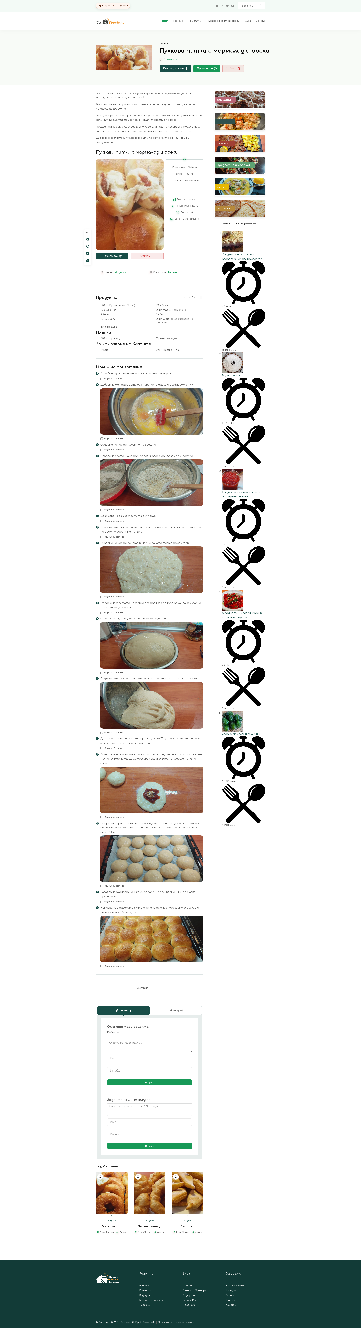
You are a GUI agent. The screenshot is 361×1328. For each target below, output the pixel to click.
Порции (185, 297)
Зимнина (223, 121)
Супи (220, 186)
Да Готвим (124, 1322)
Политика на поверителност (176, 1322)
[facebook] (87, 239)
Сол (160, 314)
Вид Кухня (145, 1295)
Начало (178, 20)
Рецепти (194, 20)
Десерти (224, 99)
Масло (171, 310)
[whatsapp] (87, 260)
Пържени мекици (149, 1226)
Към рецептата (173, 68)
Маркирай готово (114, 378)
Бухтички (187, 1226)
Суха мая (108, 310)
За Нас (260, 20)
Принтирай (205, 68)
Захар (162, 305)
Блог (247, 20)
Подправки (190, 1295)
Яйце (104, 350)
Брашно (109, 327)
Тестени (164, 43)
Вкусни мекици (111, 1226)
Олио (174, 321)
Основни (223, 143)
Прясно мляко (118, 305)
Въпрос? (178, 1010)
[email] (87, 253)
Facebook (232, 1295)
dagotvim (121, 272)
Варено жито (231, 375)
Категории (146, 1290)
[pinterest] (87, 246)
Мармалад (111, 338)
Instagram (232, 1290)
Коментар (126, 1010)
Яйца (105, 314)
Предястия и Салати (233, 165)
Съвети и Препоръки (196, 1290)
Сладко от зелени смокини (241, 734)
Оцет (108, 319)
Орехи (166, 338)
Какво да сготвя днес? (223, 20)
